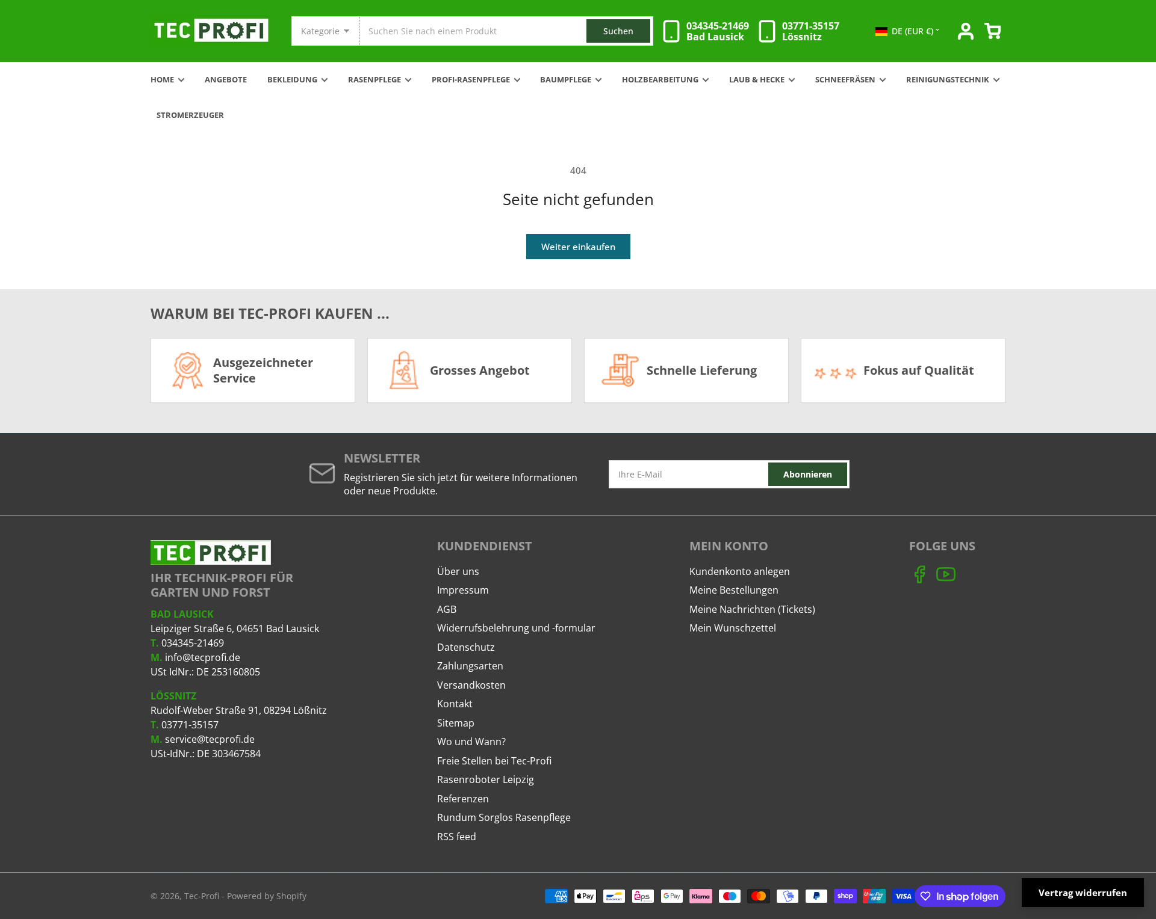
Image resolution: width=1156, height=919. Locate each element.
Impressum (463, 590)
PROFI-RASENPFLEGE (471, 80)
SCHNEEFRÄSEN (845, 80)
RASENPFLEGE (374, 80)
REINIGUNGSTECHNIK (947, 80)
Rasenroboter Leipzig (485, 779)
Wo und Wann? (471, 741)
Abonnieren (807, 474)
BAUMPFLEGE (565, 80)
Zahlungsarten (470, 665)
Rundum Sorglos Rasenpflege (504, 817)
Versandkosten (471, 685)
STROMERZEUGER (190, 115)
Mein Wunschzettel (732, 628)
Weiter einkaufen (578, 247)
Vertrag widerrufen (1083, 893)
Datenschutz (466, 647)
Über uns (458, 571)
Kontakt (455, 703)
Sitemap (455, 723)
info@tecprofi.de (202, 657)
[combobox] (506, 31)
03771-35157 (190, 724)
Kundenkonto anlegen (739, 571)
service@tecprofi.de (210, 739)
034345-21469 (192, 643)
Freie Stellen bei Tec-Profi (494, 760)
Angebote (226, 80)
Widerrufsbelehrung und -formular (516, 628)
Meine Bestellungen (733, 590)
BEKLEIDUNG (292, 80)
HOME (162, 80)
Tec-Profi (201, 896)
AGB (446, 609)
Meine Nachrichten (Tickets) (752, 609)
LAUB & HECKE (757, 80)
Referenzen (463, 798)
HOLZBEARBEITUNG (660, 80)
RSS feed (456, 836)
